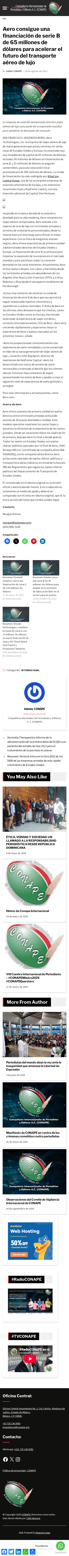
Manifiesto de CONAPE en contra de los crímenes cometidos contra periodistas (32, 1134)
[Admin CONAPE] (34, 692)
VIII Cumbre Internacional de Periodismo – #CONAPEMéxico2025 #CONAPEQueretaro (33, 978)
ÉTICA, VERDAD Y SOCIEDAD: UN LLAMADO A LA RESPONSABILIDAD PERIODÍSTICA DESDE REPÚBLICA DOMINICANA (31, 842)
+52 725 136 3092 (11, 1423)
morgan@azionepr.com (17, 522)
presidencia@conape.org (16, 1427)
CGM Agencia (33, 1518)
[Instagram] (18, 1459)
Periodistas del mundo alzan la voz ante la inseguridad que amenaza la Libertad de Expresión (33, 1066)
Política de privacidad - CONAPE (19, 1470)
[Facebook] (5, 1459)
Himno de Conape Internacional (27, 911)
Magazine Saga (43, 1532)
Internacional (30, 670)
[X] (12, 1459)
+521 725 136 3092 (23, 1449)
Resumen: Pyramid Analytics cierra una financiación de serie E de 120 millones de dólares (14, 584)
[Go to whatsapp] (60, 1545)
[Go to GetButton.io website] (60, 1553)
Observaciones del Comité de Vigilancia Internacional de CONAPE (32, 1201)
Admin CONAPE (14, 71)
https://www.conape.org (34, 713)
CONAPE (26, 1514)
